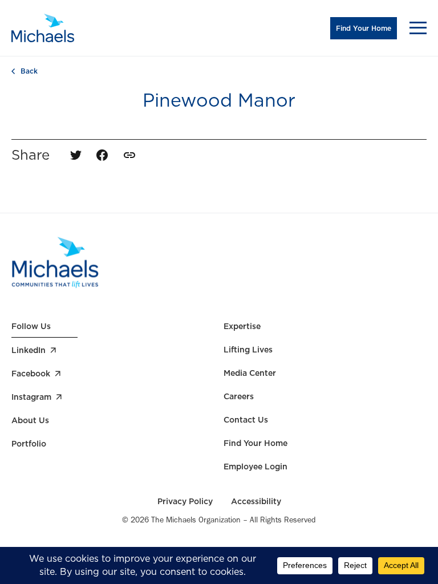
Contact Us (246, 419)
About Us (30, 420)
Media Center (250, 373)
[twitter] (76, 155)
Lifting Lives (248, 349)
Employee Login (255, 466)
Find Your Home (363, 28)
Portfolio (28, 443)
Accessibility (256, 501)
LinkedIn (28, 350)
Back (29, 71)
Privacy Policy (185, 501)
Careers (239, 396)
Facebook (30, 373)
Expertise (242, 326)
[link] (129, 155)
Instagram (31, 397)
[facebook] (102, 155)
